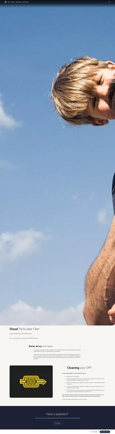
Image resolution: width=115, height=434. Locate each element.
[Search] (109, 2)
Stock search (18, 2)
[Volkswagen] (6, 2)
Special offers (25, 2)
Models (12, 2)
